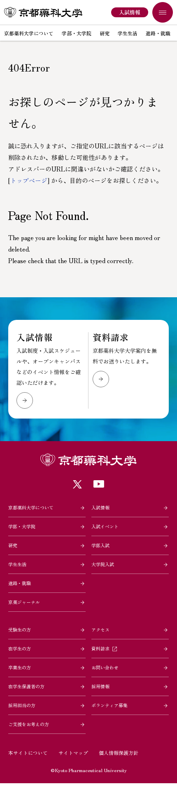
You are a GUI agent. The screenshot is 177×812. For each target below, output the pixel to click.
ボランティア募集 (109, 705)
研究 (12, 545)
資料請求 (100, 648)
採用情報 (100, 686)
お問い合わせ (105, 667)
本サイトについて (28, 752)
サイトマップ (73, 752)
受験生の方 (19, 629)
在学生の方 (19, 648)
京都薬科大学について (31, 507)
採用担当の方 (21, 705)
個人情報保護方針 (118, 752)
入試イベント (105, 526)
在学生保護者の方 (26, 686)
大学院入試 (102, 564)
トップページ (28, 180)
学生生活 (17, 564)
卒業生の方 (19, 667)
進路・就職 (19, 583)
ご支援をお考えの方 (28, 724)
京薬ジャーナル (24, 602)
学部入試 (100, 545)
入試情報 (100, 507)
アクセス (100, 629)
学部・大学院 (21, 526)
